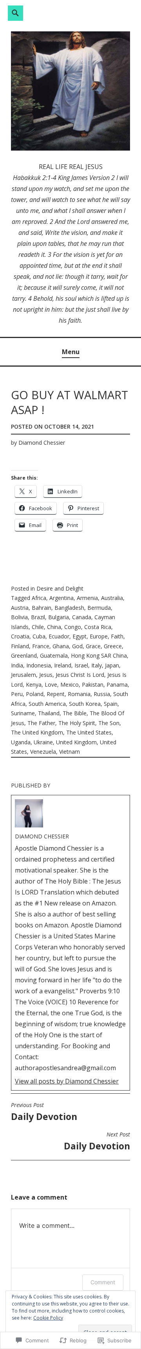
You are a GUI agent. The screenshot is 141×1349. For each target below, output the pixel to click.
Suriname (23, 713)
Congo (72, 627)
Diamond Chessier (41, 442)
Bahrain (41, 607)
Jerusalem (23, 674)
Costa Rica (97, 627)
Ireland (62, 665)
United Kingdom (76, 742)
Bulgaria (58, 617)
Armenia (87, 598)
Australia (112, 598)
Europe (99, 636)
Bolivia (19, 617)
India (17, 665)
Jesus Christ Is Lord (80, 674)
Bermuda (99, 607)
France (40, 646)
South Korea (85, 703)
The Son (108, 723)
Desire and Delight (59, 588)
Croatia (20, 636)
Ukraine (43, 742)
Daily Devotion (44, 1112)
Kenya (34, 684)
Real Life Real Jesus (71, 166)
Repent (56, 694)
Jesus (45, 674)
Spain (111, 703)
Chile (38, 627)
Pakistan (92, 684)
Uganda (21, 742)
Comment (102, 1282)
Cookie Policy (48, 1317)
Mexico (69, 684)
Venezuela (43, 751)
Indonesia (38, 665)
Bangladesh (69, 607)
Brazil (38, 617)
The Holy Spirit (76, 723)
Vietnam (69, 751)
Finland (20, 646)
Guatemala (54, 655)
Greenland (24, 655)
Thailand (49, 713)
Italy (96, 665)
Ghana (60, 646)
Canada (81, 617)
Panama (117, 684)
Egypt (79, 636)
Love (51, 684)
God (77, 646)
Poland (34, 694)
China (54, 627)
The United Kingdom (37, 732)
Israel (81, 665)
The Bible (75, 713)
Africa (39, 598)
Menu (71, 351)
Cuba (39, 636)
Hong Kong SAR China (99, 655)
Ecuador (59, 636)
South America (47, 703)
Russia (102, 694)
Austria (20, 607)
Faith (117, 636)
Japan (112, 665)
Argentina (61, 598)
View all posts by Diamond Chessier (67, 1081)
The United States (89, 732)
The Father (41, 723)
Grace (93, 646)
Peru (17, 694)
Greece (113, 646)
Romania (79, 694)
